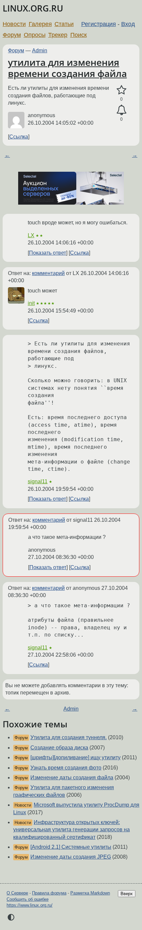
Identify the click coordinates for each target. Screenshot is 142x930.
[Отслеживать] (121, 110)
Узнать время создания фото (65, 767)
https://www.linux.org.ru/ (30, 905)
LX (31, 235)
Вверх (127, 893)
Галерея (40, 24)
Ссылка (18, 136)
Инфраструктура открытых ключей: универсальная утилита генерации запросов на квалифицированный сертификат (71, 829)
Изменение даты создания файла (71, 777)
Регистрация (98, 24)
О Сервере (17, 893)
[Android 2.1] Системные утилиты (70, 847)
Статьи (64, 24)
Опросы (35, 35)
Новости (14, 24)
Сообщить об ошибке (28, 899)
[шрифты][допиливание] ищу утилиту (75, 757)
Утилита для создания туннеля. (68, 737)
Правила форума (49, 893)
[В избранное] (121, 90)
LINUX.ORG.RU (33, 8)
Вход (128, 24)
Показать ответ (47, 253)
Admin (39, 50)
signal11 (38, 481)
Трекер (57, 35)
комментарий (48, 273)
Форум (12, 35)
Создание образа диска (59, 747)
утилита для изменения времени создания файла (67, 68)
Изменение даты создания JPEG (70, 857)
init (31, 303)
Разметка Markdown (90, 893)
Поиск (78, 35)
